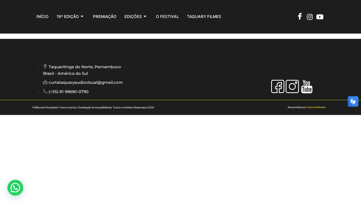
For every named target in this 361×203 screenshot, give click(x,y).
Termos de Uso (68, 107)
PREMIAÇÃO (105, 16)
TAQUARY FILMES (204, 16)
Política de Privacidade (45, 107)
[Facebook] (301, 17)
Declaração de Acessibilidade (95, 107)
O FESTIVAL (167, 16)
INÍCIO (42, 16)
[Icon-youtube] (306, 86)
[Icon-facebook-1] (277, 86)
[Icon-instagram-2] (292, 86)
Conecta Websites (316, 107)
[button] (15, 188)
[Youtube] (321, 16)
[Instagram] (311, 16)
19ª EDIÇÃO (68, 16)
